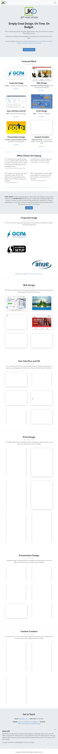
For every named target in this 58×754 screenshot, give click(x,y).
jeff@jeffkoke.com (23, 719)
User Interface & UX (44, 41)
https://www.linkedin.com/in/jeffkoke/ (28, 722)
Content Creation (37, 43)
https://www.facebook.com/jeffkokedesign (29, 723)
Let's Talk (29, 208)
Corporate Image (26, 41)
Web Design (35, 41)
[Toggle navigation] (55, 2)
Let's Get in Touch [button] (29, 50)
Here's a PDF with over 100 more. (35, 274)
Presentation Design (26, 43)
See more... (16, 89)
